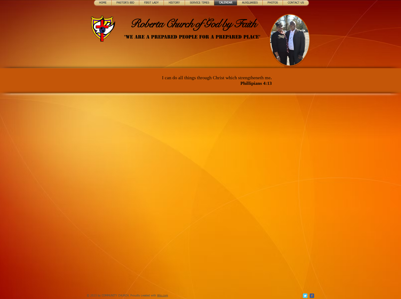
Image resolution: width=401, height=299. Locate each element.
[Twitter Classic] (305, 295)
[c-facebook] (312, 295)
